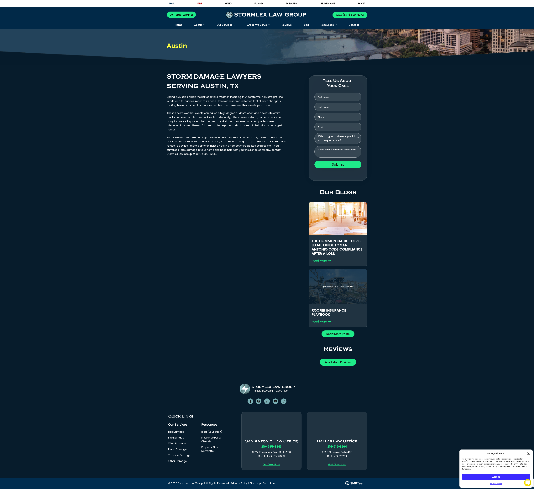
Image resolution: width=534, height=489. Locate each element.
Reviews (287, 25)
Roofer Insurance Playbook (329, 312)
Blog (306, 25)
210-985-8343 (271, 447)
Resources (327, 25)
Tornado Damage (179, 455)
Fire (199, 3)
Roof (361, 3)
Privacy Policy (496, 483)
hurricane (328, 3)
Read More (319, 261)
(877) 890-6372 (353, 15)
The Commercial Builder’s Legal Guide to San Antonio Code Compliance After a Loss (337, 247)
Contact (353, 25)
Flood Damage (177, 449)
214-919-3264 (337, 447)
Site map (255, 483)
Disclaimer (269, 483)
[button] (528, 453)
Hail (172, 3)
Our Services (224, 25)
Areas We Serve (257, 25)
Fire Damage (176, 437)
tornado (292, 3)
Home (178, 25)
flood (258, 3)
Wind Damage (177, 443)
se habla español (181, 14)
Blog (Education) (211, 432)
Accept (496, 476)
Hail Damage (176, 432)
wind (228, 3)
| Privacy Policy (238, 483)
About (198, 25)
